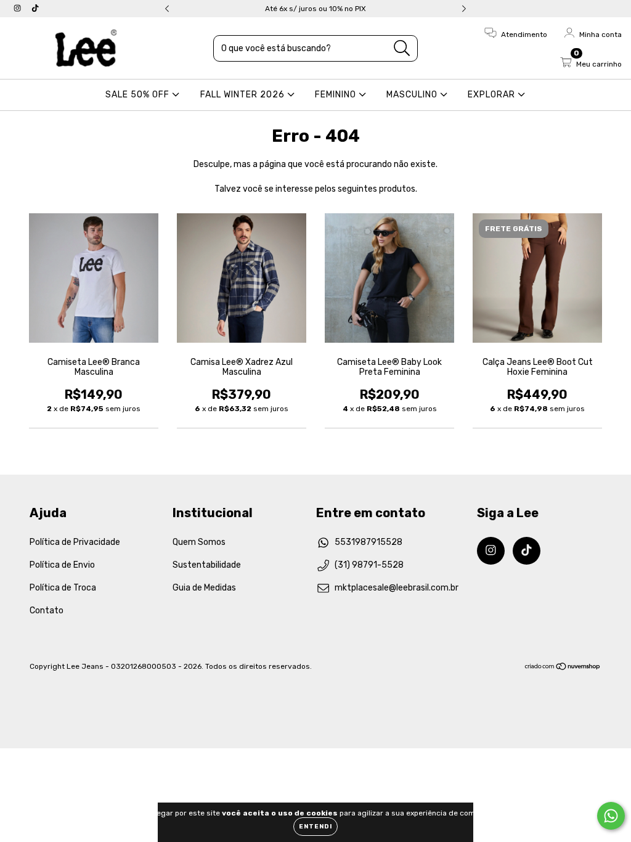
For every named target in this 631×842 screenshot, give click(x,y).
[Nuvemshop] (562, 667)
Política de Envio (62, 565)
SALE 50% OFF (138, 94)
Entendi (315, 826)
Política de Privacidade (75, 542)
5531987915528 (368, 542)
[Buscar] (402, 48)
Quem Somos (199, 542)
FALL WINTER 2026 (243, 94)
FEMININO (337, 94)
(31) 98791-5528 (369, 565)
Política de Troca (63, 587)
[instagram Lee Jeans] (18, 8)
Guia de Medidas (204, 587)
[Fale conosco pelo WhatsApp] (611, 816)
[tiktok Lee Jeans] (35, 8)
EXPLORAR (493, 94)
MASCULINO (413, 94)
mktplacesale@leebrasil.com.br (396, 587)
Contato (46, 610)
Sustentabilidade (207, 565)
